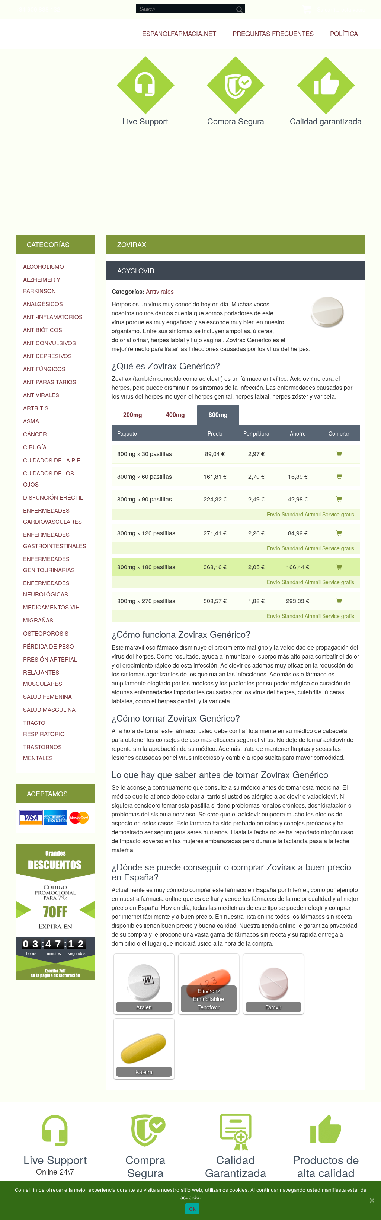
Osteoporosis (45, 633)
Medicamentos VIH (51, 607)
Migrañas (38, 620)
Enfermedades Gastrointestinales (54, 540)
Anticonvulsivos (49, 343)
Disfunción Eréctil (53, 497)
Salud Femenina (47, 696)
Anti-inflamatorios (53, 317)
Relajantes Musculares (42, 677)
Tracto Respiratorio (44, 728)
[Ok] (371, 1200)
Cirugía (35, 447)
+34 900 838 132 (38, 9)
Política (344, 33)
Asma (31, 421)
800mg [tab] (218, 414)
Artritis (35, 408)
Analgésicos (43, 304)
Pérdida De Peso (48, 646)
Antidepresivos (47, 356)
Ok (192, 1209)
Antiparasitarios (49, 382)
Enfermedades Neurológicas (46, 588)
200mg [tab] (132, 414)
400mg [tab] (175, 414)
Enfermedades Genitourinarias (49, 564)
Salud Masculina (49, 709)
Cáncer (35, 434)
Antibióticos (42, 330)
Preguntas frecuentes (273, 33)
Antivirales (41, 395)
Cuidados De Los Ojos (48, 478)
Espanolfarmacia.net (179, 33)
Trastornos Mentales (42, 752)
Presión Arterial (50, 659)
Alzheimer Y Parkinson (41, 284)
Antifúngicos (44, 369)
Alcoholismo (43, 266)
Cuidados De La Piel (53, 460)
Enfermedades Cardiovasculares (52, 515)
